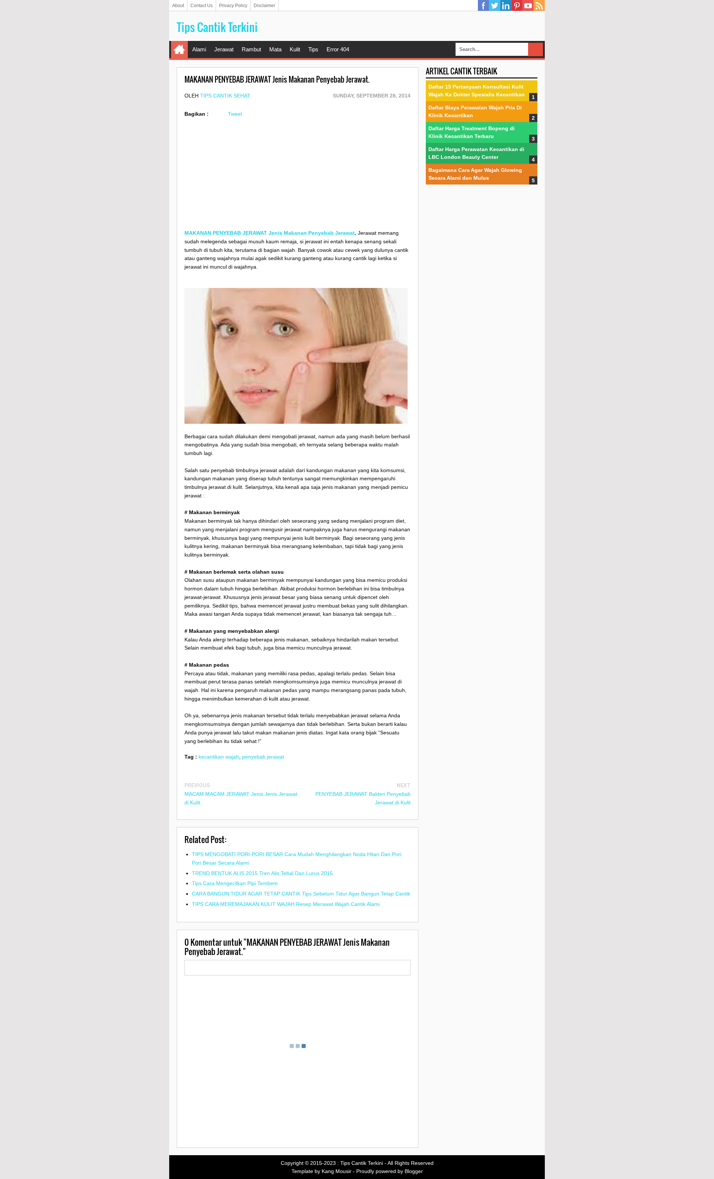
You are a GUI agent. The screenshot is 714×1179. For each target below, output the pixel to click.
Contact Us (201, 5)
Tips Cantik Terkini (217, 27)
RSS (539, 5)
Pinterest (516, 5)
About (178, 5)
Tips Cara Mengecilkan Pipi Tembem (235, 883)
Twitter (494, 5)
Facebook (483, 5)
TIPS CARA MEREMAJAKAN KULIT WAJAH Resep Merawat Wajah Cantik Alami (286, 904)
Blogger (414, 1171)
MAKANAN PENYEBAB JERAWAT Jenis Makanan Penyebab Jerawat (269, 233)
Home (179, 49)
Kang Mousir (336, 1171)
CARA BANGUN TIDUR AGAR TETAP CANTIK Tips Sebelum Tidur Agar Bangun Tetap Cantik (301, 894)
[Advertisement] (297, 177)
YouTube (528, 5)
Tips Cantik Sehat (225, 96)
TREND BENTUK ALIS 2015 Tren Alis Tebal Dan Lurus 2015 (262, 873)
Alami (199, 49)
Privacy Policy (233, 5)
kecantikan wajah (219, 757)
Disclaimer (264, 5)
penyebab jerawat (263, 757)
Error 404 (338, 49)
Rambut (251, 49)
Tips (313, 49)
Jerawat (224, 49)
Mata (275, 49)
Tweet (235, 114)
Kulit (295, 49)
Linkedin (505, 5)
